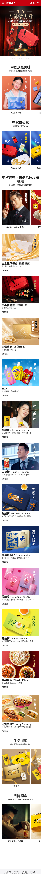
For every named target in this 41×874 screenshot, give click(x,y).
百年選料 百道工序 (9, 350)
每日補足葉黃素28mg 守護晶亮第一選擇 (17, 641)
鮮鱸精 (16, 513)
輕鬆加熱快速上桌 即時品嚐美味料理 (16, 727)
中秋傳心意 (20, 122)
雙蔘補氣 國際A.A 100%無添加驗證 (16, 475)
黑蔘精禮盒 (14, 305)
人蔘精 (16, 472)
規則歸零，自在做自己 (11, 391)
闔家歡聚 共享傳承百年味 (12, 683)
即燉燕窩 (13, 347)
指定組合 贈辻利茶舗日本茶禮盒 (20, 71)
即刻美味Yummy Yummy (17, 724)
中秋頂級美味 (20, 67)
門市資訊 (16, 872)
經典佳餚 (16, 680)
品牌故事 (8, 872)
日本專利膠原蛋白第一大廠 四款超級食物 (18, 600)
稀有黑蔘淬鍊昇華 (9, 308)
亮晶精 (14, 638)
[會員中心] (37, 2)
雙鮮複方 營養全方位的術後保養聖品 (16, 516)
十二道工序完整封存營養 (11, 266)
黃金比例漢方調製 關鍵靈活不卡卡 (15, 558)
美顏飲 (16, 596)
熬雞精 (16, 430)
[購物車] (34, 3)
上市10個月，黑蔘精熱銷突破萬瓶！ (20, 185)
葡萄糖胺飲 (16, 555)
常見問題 (24, 872)
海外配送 (32, 872)
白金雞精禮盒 (16, 263)
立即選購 (5, 270)
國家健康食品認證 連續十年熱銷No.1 (16, 433)
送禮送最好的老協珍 (20, 126)
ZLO (4, 388)
